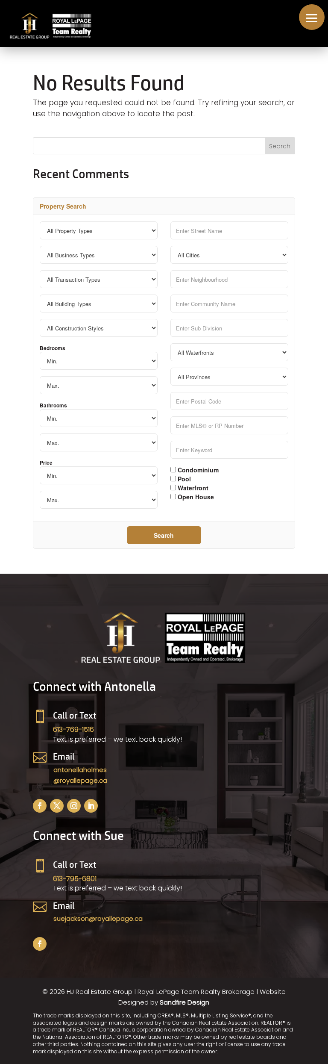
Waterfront (192, 487)
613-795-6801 (75, 879)
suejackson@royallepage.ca (98, 918)
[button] (312, 17)
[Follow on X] (57, 806)
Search (164, 535)
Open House (195, 496)
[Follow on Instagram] (74, 806)
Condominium (197, 469)
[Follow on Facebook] (40, 806)
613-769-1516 (73, 729)
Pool (183, 478)
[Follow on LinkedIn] (91, 806)
